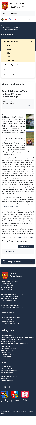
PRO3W (3, 413)
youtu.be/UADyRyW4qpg (10, 206)
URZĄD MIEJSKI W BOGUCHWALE (11, 317)
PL (30, 19)
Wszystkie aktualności (11, 29)
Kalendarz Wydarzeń (11, 65)
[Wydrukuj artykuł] (32, 106)
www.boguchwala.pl (7, 372)
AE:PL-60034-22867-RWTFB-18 (10, 323)
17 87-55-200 (7, 366)
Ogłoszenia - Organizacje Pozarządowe (17, 75)
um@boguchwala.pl (11, 370)
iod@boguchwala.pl (7, 380)
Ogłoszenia (8, 70)
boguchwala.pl (5, 27)
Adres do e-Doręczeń (7, 322)
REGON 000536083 (6, 319)
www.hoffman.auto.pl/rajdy (25, 237)
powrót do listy (10, 251)
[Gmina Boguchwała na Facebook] (10, 19)
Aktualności (17, 27)
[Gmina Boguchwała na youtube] (6, 19)
